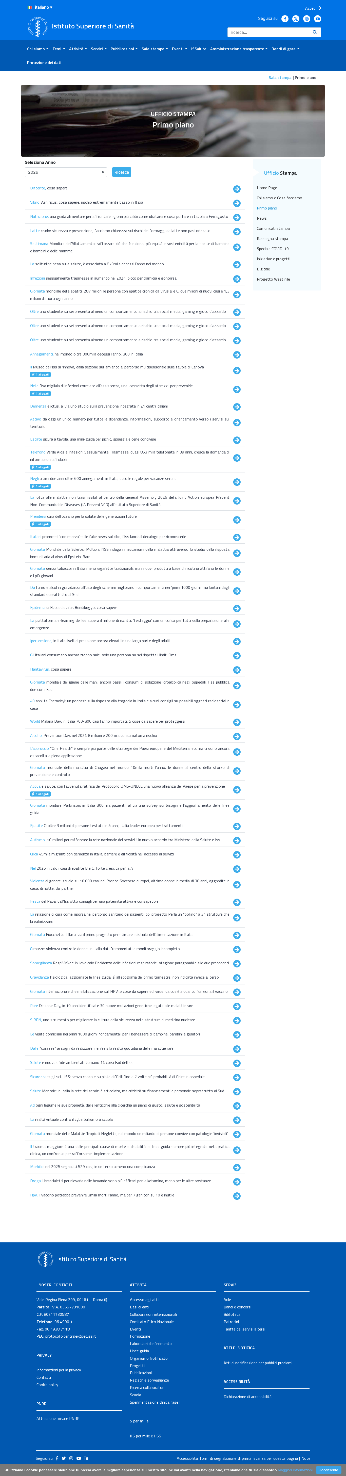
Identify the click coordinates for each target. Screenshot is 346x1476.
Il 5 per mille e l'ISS (145, 1436)
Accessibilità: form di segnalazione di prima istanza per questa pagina (237, 1458)
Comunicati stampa (273, 228)
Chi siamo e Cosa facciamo (279, 198)
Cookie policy (47, 1385)
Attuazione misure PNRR (58, 1418)
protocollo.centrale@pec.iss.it (70, 1336)
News (262, 218)
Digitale (263, 269)
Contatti (43, 1377)
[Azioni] (29, 7)
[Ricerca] (315, 32)
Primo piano (267, 208)
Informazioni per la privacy (58, 1370)
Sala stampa (280, 77)
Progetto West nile (273, 279)
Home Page (267, 188)
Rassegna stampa (272, 238)
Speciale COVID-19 (273, 249)
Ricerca (121, 172)
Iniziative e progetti (273, 259)
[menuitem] (37, 49)
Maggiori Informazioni (295, 1470)
